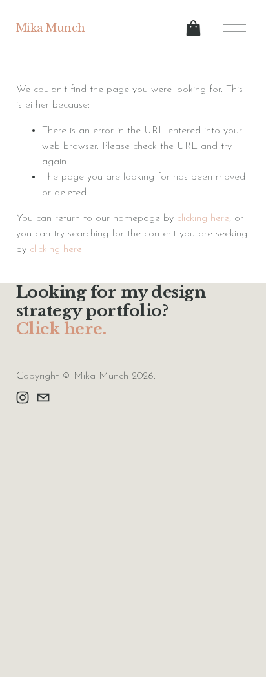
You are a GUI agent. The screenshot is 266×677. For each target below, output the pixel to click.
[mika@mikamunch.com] (43, 397)
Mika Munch (50, 27)
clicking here (203, 218)
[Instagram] (22, 397)
